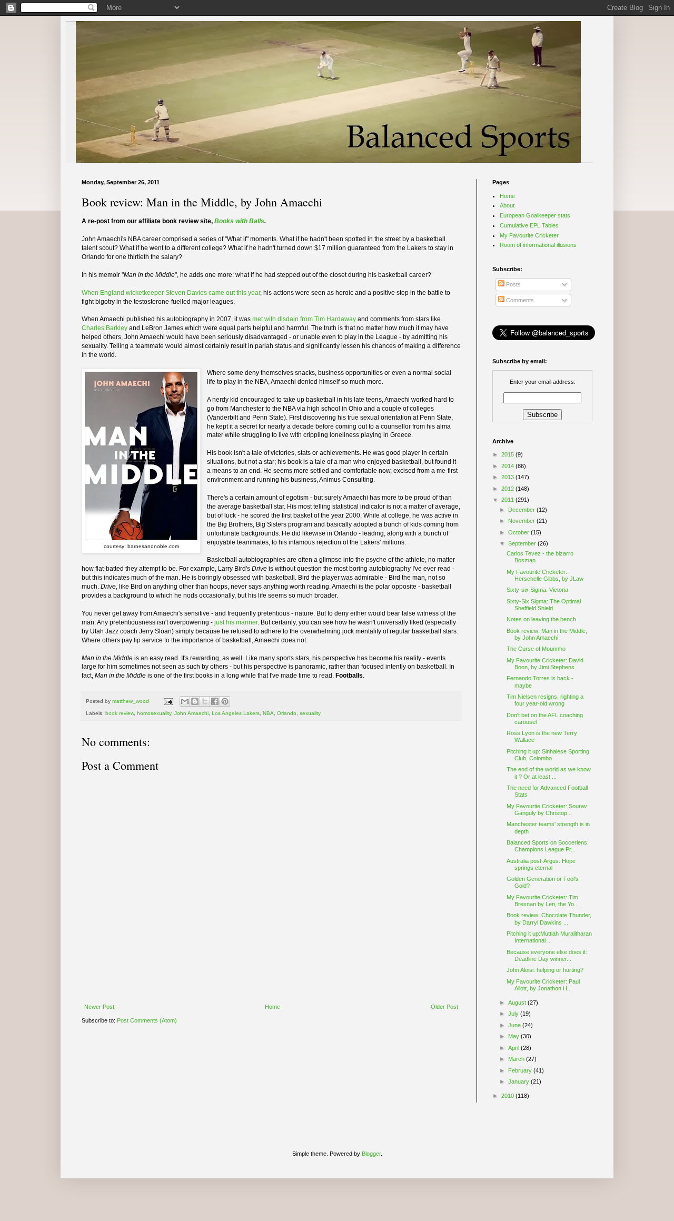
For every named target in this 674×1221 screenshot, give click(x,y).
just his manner (235, 622)
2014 (508, 466)
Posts (512, 284)
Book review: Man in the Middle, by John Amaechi (547, 634)
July (514, 1013)
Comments (519, 300)
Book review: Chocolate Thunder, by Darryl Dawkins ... (549, 918)
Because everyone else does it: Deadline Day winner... (547, 955)
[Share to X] (205, 701)
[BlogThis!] (195, 701)
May (514, 1036)
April (514, 1048)
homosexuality (154, 713)
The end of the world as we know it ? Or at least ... (549, 772)
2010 (508, 1096)
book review (119, 713)
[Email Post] (168, 701)
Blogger (371, 1153)
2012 (508, 488)
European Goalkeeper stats (535, 215)
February (520, 1070)
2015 (508, 454)
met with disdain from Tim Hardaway (304, 319)
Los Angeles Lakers (236, 713)
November (522, 521)
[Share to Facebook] (215, 701)
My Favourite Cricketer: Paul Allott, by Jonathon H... (543, 984)
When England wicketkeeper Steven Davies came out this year (171, 292)
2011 (508, 500)
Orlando (286, 713)
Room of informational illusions (538, 245)
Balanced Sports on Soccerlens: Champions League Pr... (548, 845)
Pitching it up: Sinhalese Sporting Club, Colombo (548, 754)
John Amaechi (191, 713)
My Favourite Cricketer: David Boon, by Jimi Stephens (545, 663)
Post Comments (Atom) (147, 1020)
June (515, 1025)
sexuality (310, 713)
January (519, 1081)
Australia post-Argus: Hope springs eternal (541, 864)
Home (272, 1007)
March (517, 1059)
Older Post (444, 1007)
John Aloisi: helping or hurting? (545, 970)
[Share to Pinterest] (225, 701)
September (523, 543)
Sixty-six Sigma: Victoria (537, 590)
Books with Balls (239, 221)
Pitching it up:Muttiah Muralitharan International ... (549, 937)
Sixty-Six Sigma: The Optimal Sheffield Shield (544, 604)
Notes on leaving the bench (541, 619)
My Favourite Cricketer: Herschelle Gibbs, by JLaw (545, 575)
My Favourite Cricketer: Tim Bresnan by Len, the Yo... (543, 900)
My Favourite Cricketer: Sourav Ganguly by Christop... (547, 809)
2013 (508, 477)
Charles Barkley (104, 328)
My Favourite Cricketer (529, 235)
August (518, 1002)
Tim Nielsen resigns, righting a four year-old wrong (545, 700)
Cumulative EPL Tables (529, 225)
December (522, 510)
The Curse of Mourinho (536, 649)
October (519, 532)
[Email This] (185, 701)
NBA (268, 713)
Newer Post (99, 1007)
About (507, 205)
